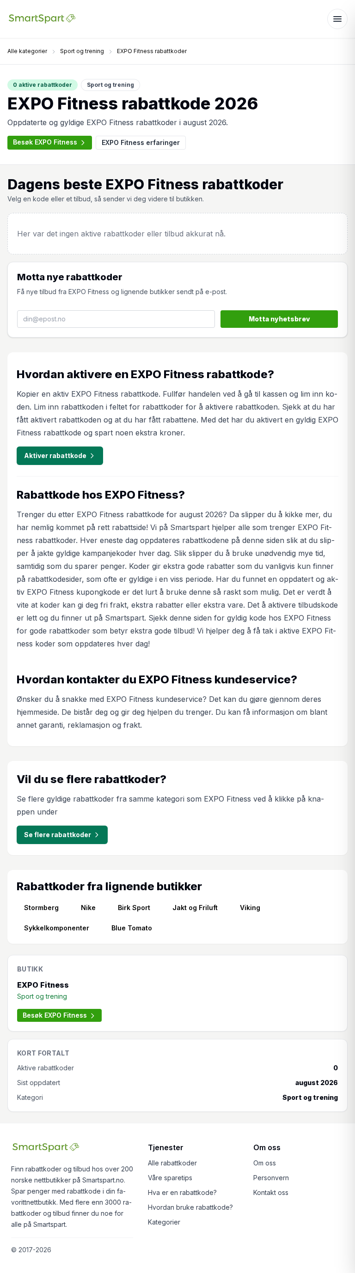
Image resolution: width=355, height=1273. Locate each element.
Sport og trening (82, 51)
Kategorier (164, 1222)
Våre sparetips (170, 1178)
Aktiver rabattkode (55, 455)
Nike (88, 907)
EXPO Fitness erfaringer (141, 142)
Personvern (271, 1178)
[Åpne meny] (337, 19)
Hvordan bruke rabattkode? (190, 1207)
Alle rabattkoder (172, 1163)
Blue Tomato (131, 928)
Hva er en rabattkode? (182, 1192)
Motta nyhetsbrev (279, 319)
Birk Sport (134, 907)
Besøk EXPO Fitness (45, 142)
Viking (250, 907)
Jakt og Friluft (195, 907)
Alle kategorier (27, 51)
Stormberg (41, 907)
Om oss (264, 1163)
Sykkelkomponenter (56, 928)
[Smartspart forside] (42, 18)
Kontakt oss (270, 1192)
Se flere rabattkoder (57, 835)
